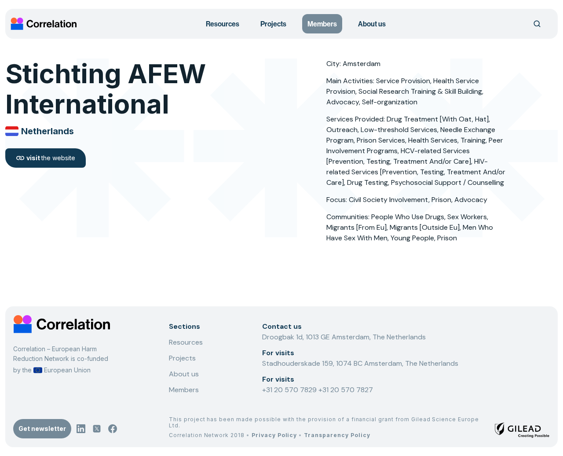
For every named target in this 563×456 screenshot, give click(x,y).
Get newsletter (42, 428)
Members (322, 23)
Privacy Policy (274, 435)
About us (372, 23)
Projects (273, 23)
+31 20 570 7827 (345, 389)
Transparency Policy (337, 435)
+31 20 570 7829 (290, 389)
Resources (222, 23)
